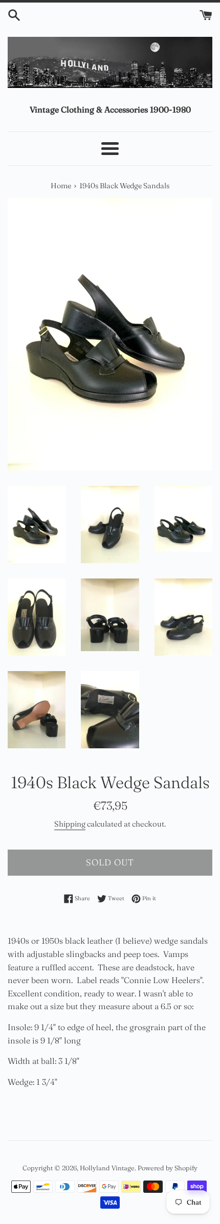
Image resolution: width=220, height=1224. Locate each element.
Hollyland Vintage (107, 1168)
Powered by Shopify (167, 1168)
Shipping (69, 824)
